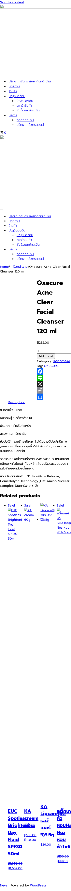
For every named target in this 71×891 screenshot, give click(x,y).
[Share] (54, 397)
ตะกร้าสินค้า (24, 105)
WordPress (38, 885)
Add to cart (45, 356)
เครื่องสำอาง (19, 266)
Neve (3, 885)
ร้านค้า (13, 91)
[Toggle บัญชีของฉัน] (69, 230)
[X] (54, 384)
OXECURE (51, 366)
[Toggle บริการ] (69, 249)
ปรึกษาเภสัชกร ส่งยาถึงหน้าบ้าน (30, 81)
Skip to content (12, 2)
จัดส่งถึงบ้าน (25, 120)
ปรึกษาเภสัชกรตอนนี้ (30, 124)
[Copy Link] (54, 390)
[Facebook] (54, 371)
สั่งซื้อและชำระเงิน (28, 110)
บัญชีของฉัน (25, 101)
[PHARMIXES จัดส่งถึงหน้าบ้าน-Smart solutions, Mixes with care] (35, 7)
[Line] (54, 378)
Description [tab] (16, 402)
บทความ (14, 86)
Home (4, 266)
